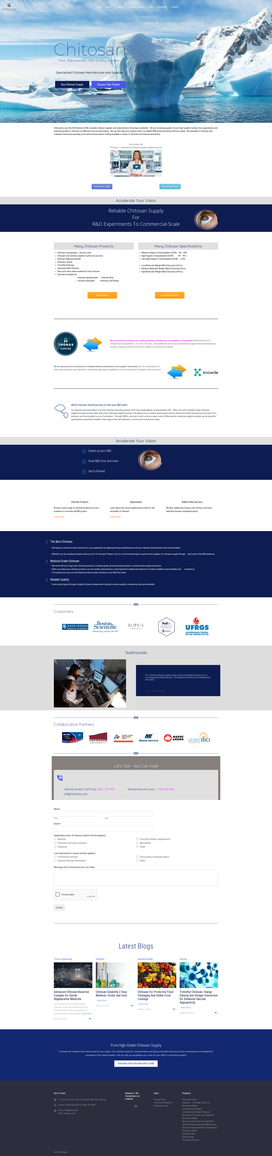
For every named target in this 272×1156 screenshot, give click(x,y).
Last (119, 37)
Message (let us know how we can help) (105, 85)
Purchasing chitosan (99, 75)
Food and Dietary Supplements (155, 57)
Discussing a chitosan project (154, 75)
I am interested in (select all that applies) (106, 71)
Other (142, 65)
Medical (93, 57)
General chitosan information (103, 78)
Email (89, 42)
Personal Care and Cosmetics (104, 61)
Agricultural (145, 61)
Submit (91, 125)
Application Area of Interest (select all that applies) (111, 54)
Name (88, 28)
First (87, 37)
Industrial (93, 65)
